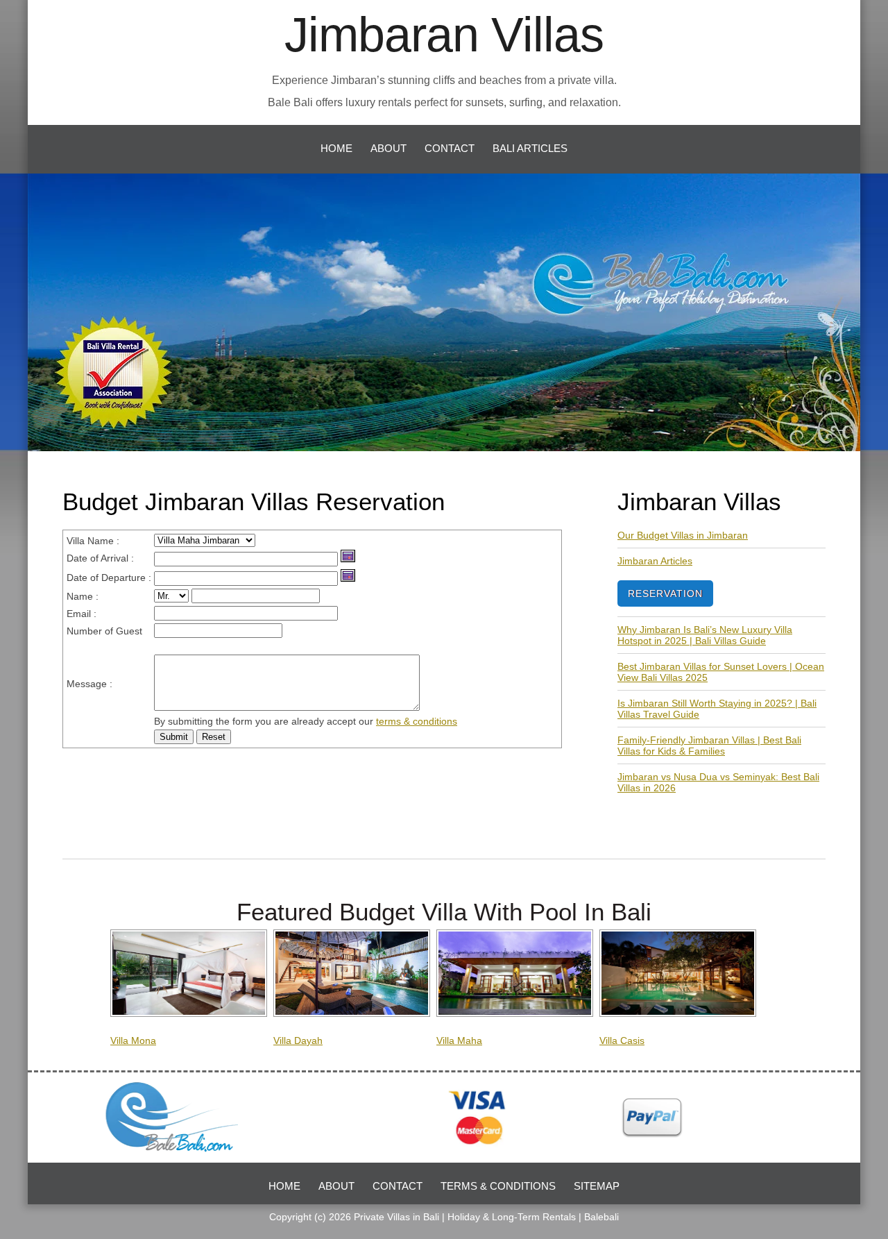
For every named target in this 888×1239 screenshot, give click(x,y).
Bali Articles (530, 148)
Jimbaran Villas (444, 35)
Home (336, 148)
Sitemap (597, 1186)
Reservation (665, 593)
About (388, 148)
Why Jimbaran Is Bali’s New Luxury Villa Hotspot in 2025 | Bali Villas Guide (704, 635)
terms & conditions (416, 721)
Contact (450, 148)
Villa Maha (459, 1040)
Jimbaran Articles (654, 560)
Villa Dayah (298, 1040)
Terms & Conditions (498, 1186)
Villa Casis (621, 1040)
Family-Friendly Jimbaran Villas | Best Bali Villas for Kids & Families (709, 745)
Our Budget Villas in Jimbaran (682, 535)
